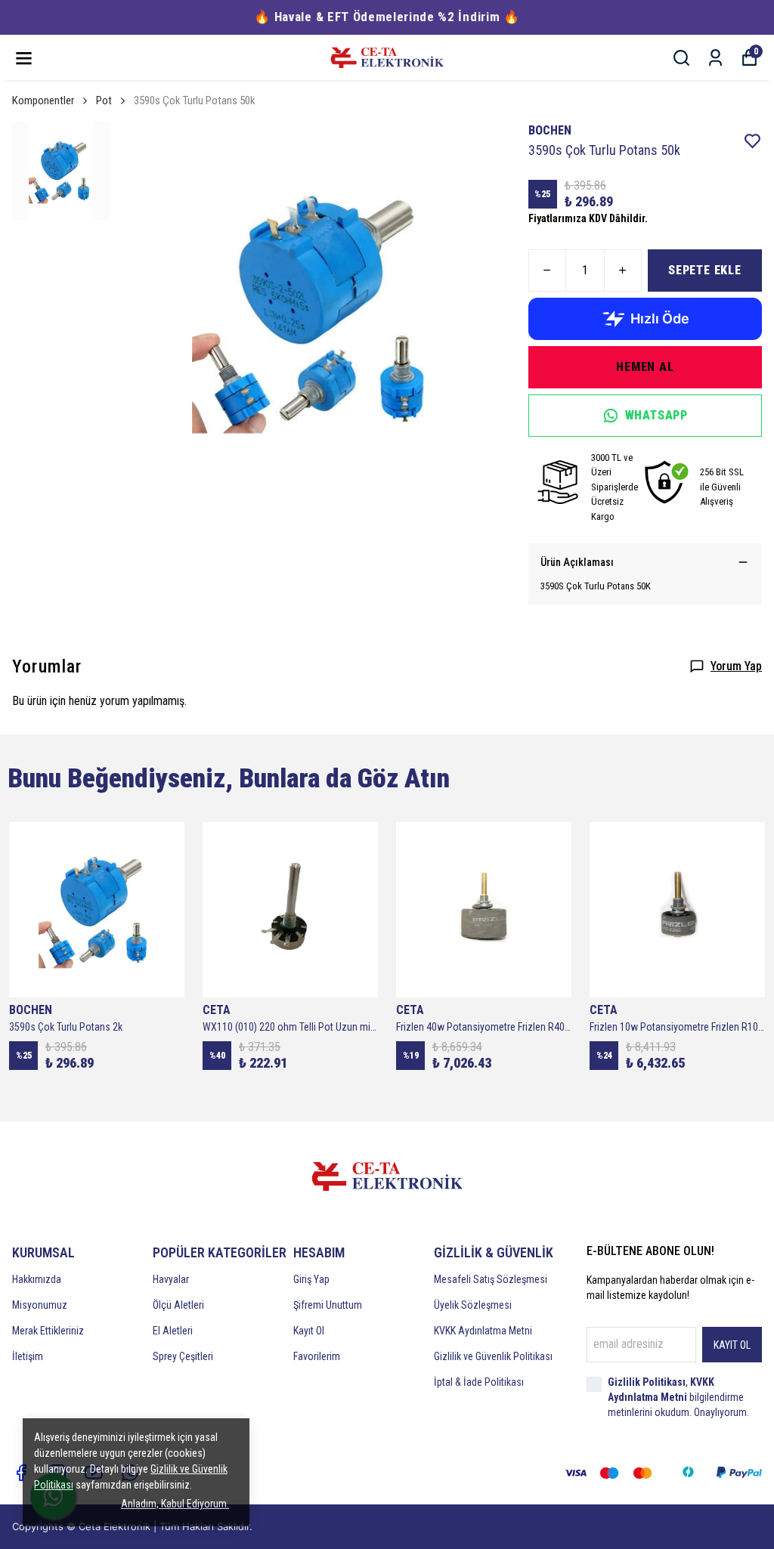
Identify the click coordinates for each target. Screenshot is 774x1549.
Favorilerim (316, 1356)
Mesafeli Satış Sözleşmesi (490, 1279)
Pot (104, 100)
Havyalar (171, 1279)
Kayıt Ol (308, 1331)
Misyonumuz (39, 1305)
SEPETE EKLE (704, 270)
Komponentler (43, 100)
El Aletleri (173, 1331)
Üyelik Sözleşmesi (473, 1305)
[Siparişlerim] (715, 57)
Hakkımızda (36, 1279)
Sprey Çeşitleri (183, 1356)
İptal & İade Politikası (479, 1382)
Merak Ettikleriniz (48, 1331)
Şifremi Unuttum (327, 1305)
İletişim (27, 1356)
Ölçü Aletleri (178, 1305)
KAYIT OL (732, 1345)
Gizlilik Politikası (647, 1382)
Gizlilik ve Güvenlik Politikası (493, 1356)
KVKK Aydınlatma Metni (483, 1331)
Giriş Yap (311, 1279)
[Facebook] (21, 1473)
